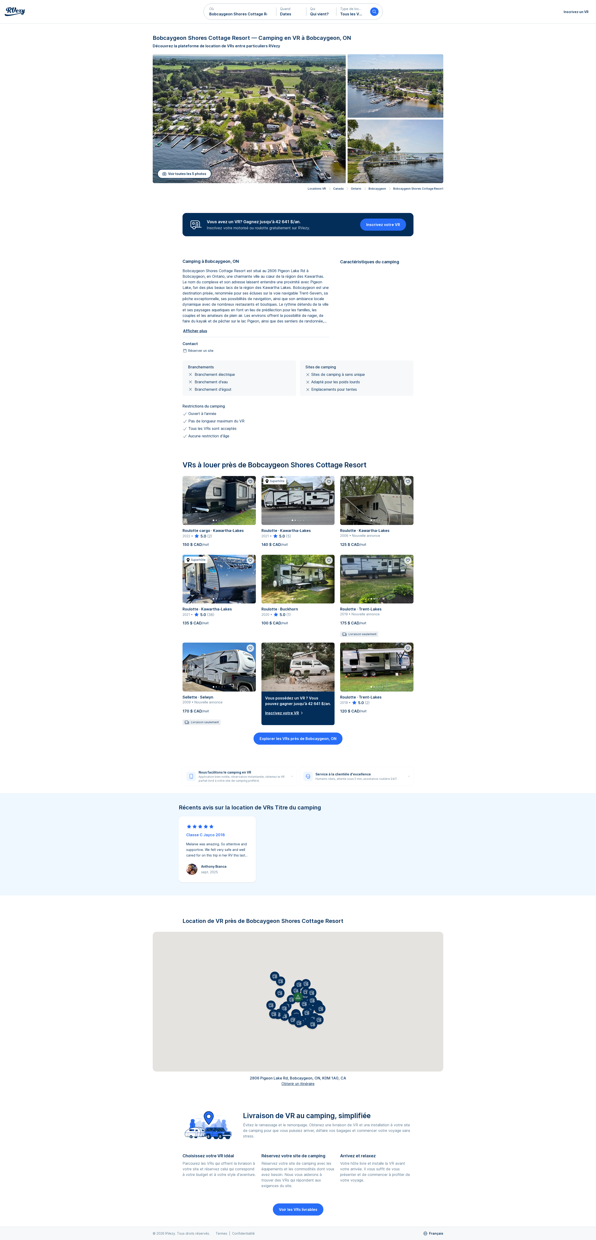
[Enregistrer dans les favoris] (250, 481)
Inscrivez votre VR (383, 224)
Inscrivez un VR (576, 12)
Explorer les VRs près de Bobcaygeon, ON (298, 738)
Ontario (356, 188)
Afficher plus (195, 331)
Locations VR (317, 188)
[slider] (200, 536)
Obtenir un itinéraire (298, 1083)
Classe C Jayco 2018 (205, 834)
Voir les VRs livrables (298, 1209)
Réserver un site (200, 351)
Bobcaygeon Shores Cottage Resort (418, 188)
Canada (338, 188)
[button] (240, 12)
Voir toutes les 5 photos (187, 174)
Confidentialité (243, 1233)
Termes (221, 1233)
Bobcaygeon (377, 188)
